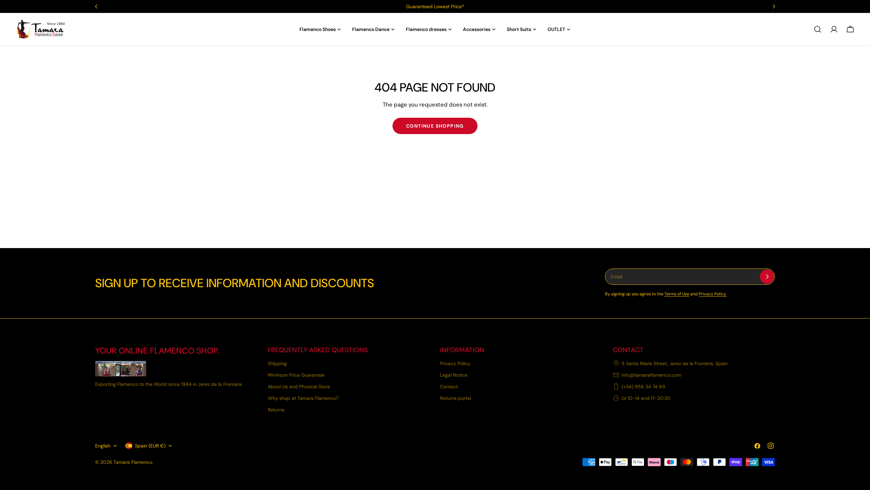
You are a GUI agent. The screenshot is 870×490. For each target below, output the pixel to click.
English (102, 446)
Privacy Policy (455, 363)
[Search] (817, 29)
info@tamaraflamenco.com (651, 375)
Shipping (277, 363)
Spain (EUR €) (150, 446)
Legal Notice (453, 375)
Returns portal (455, 398)
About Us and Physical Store (299, 386)
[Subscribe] (767, 277)
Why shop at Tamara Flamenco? (303, 398)
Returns (276, 410)
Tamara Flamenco (133, 462)
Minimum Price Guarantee (296, 375)
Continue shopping (435, 126)
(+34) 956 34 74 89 (643, 386)
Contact (449, 386)
